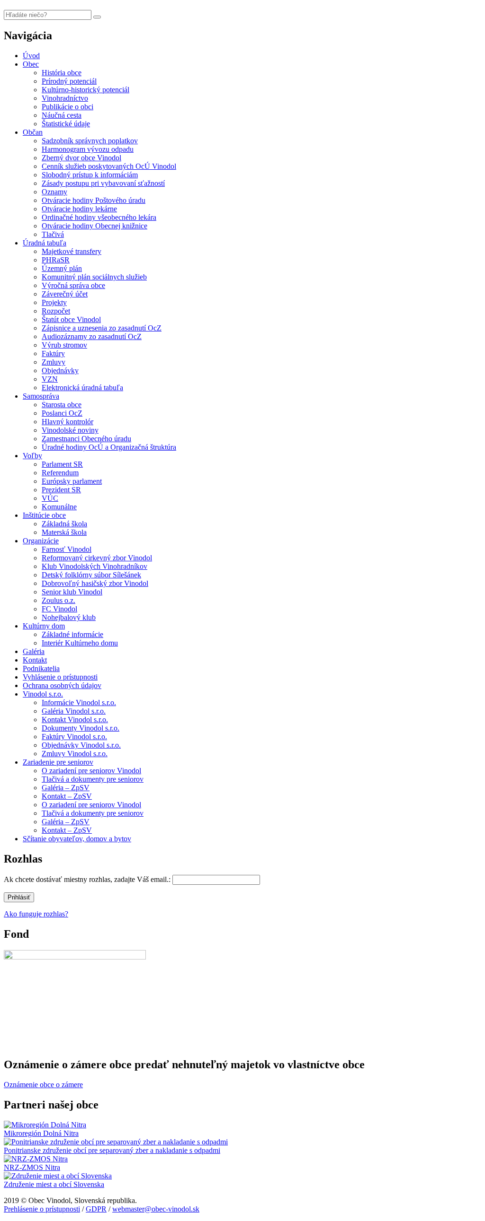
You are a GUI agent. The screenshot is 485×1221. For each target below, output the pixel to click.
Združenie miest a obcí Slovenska (54, 1184)
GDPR (96, 1209)
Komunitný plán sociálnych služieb (94, 277)
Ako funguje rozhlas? (36, 914)
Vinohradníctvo (65, 98)
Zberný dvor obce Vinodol (81, 158)
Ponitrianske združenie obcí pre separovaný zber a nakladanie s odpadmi (112, 1150)
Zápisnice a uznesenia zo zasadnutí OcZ (102, 328)
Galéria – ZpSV (66, 788)
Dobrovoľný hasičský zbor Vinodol (95, 583)
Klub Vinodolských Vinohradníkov (94, 566)
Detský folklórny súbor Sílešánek (91, 575)
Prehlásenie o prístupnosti (42, 1209)
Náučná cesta (61, 115)
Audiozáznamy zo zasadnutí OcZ (92, 336)
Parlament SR (62, 464)
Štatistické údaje (66, 124)
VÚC (50, 498)
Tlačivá (53, 234)
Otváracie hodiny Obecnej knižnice (94, 226)
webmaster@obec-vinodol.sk (155, 1209)
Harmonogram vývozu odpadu (88, 149)
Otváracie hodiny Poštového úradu (93, 200)
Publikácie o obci (67, 107)
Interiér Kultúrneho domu (80, 643)
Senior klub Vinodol (72, 592)
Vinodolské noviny (70, 430)
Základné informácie (72, 634)
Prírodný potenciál (69, 81)
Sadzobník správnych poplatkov (90, 141)
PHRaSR (56, 260)
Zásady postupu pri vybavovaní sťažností (103, 183)
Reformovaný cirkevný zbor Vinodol (97, 558)
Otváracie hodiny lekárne (79, 209)
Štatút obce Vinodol (71, 319)
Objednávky (60, 370)
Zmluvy (53, 362)
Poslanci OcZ (62, 413)
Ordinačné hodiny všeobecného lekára (99, 217)
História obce (61, 73)
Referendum (60, 473)
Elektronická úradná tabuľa (82, 388)
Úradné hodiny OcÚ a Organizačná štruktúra (109, 447)
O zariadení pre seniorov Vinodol (91, 771)
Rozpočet (56, 311)
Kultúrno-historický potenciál (85, 90)
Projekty (54, 302)
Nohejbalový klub (69, 617)
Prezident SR (61, 490)
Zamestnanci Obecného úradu (86, 439)
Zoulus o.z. (58, 600)
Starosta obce (61, 405)
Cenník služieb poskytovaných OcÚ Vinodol (109, 166)
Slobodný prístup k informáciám (90, 175)
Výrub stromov (64, 345)
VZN (50, 379)
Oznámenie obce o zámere (43, 1085)
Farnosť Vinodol (66, 549)
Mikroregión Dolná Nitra (41, 1133)
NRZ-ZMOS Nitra (32, 1167)
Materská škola (64, 532)
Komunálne (59, 507)
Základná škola (64, 524)
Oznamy (54, 192)
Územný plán (62, 268)
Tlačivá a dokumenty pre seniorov (93, 779)
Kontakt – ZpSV (67, 796)
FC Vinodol (59, 609)
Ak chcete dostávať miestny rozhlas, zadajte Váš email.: (87, 879)
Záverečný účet (65, 294)
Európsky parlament (72, 481)
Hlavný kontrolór (67, 422)
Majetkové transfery (71, 251)
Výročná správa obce (73, 285)
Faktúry (53, 353)
